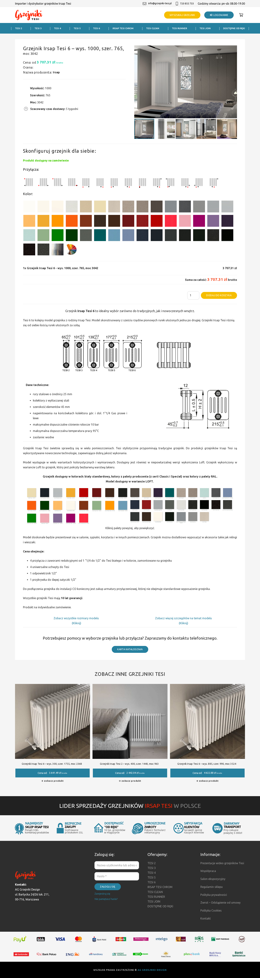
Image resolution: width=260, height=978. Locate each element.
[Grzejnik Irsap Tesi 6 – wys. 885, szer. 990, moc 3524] (207, 686)
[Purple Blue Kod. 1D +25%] (227, 222)
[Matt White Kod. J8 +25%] (57, 207)
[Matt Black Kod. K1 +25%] (199, 236)
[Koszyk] (241, 15)
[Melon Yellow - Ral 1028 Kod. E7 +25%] (57, 222)
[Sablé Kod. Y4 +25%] (114, 207)
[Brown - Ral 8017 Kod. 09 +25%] (114, 222)
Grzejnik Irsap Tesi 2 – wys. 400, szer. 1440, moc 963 (129, 763)
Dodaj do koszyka (219, 295)
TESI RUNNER (156, 896)
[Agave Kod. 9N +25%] (86, 236)
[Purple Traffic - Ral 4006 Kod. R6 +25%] (199, 222)
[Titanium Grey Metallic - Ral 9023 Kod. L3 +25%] (170, 207)
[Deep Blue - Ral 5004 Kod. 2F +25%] (156, 236)
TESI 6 (152, 882)
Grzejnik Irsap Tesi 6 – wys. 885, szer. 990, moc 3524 (206, 763)
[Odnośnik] (29, 15)
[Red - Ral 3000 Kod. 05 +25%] (156, 222)
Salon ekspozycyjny (212, 878)
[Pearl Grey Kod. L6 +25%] (199, 207)
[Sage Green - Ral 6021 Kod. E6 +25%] (43, 236)
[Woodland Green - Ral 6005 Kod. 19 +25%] (71, 236)
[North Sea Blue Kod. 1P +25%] (100, 236)
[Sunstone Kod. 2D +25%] (142, 207)
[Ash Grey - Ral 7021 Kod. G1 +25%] (170, 236)
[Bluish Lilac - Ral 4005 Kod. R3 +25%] (213, 222)
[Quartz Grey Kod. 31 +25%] (29, 250)
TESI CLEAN (155, 892)
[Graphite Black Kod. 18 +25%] (213, 236)
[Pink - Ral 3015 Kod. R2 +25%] (185, 222)
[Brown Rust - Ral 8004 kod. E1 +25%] (86, 222)
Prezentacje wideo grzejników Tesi (222, 863)
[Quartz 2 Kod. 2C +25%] (128, 207)
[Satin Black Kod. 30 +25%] (227, 236)
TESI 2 (152, 863)
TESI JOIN (154, 901)
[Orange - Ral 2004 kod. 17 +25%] (71, 222)
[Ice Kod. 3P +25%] (29, 236)
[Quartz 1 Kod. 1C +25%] (86, 207)
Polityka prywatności (213, 894)
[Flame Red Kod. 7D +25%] (142, 222)
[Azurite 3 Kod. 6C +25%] (142, 236)
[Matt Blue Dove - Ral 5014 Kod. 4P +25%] (128, 236)
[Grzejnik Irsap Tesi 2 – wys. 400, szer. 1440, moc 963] (130, 686)
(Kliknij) (76, 623)
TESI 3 (152, 867)
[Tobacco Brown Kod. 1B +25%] (156, 207)
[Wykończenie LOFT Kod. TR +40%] (57, 250)
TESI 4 (152, 872)
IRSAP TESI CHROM (160, 887)
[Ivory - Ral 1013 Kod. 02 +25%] (100, 207)
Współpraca (208, 870)
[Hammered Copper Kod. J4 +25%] (100, 222)
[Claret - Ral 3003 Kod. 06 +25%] (128, 222)
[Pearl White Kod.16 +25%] (71, 207)
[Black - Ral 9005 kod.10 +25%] (185, 236)
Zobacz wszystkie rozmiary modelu (77, 618)
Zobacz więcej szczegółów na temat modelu (183, 618)
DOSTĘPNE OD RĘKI (160, 906)
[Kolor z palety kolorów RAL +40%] (71, 250)
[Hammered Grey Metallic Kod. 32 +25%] (43, 250)
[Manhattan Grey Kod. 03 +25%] (227, 207)
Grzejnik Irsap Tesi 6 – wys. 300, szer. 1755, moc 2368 (52, 763)
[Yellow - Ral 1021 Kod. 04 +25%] (43, 222)
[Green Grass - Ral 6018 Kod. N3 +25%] (57, 236)
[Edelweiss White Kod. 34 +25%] (43, 207)
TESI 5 (152, 877)
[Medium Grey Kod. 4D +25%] (185, 207)
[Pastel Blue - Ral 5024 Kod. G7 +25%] (114, 236)
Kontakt (205, 918)
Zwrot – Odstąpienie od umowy (220, 902)
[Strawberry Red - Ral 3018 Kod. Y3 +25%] (170, 222)
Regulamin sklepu (211, 886)
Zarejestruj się (102, 893)
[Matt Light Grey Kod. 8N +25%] (213, 207)
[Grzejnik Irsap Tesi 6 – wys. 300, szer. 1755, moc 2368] (52, 686)
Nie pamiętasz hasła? (106, 899)
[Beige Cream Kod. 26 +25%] (29, 222)
